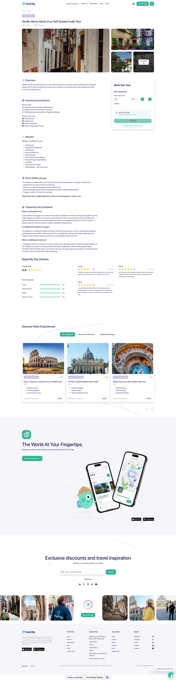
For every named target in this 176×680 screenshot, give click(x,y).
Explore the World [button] (72, 4)
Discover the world (30, 458)
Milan (113, 648)
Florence (114, 645)
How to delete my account (96, 658)
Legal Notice (93, 641)
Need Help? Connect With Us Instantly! (98, 654)
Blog (101, 3)
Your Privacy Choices (94, 677)
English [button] (26, 666)
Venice (114, 642)
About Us (84, 3)
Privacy (91, 644)
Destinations (94, 3)
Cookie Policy (93, 647)
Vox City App (142, 4)
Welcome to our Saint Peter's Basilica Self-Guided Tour (97, 638)
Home (23, 11)
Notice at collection (75, 677)
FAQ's (107, 3)
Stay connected (88, 615)
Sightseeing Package (107, 334)
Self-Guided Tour (67, 334)
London (114, 639)
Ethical (91, 650)
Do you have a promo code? (132, 126)
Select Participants (119, 95)
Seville (28, 11)
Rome (113, 636)
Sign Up (111, 572)
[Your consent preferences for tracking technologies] (172, 676)
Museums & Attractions (86, 334)
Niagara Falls (115, 651)
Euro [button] (33, 666)
